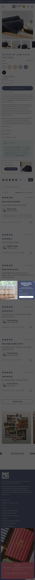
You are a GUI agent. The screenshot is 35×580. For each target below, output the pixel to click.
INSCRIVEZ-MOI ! (26, 296)
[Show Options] (32, 294)
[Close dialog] (34, 281)
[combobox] (26, 294)
